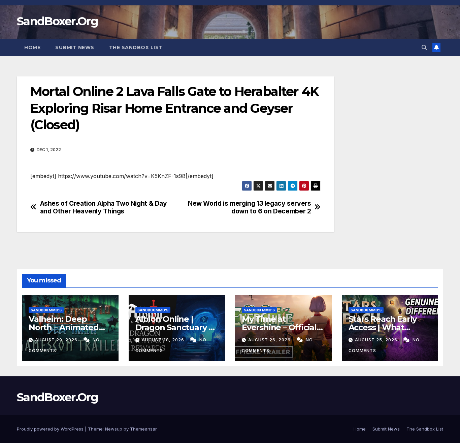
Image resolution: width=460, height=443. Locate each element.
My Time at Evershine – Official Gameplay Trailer (279, 327)
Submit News (74, 47)
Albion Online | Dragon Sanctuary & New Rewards (174, 327)
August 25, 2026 (377, 339)
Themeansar (143, 429)
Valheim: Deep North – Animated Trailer (64, 327)
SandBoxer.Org (57, 21)
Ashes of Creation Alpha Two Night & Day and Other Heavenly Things (103, 207)
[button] (424, 47)
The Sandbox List (136, 47)
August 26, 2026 (270, 339)
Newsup (113, 429)
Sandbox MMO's (46, 310)
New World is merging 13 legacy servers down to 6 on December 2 (249, 207)
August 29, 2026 (57, 339)
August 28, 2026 (164, 339)
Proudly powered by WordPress (51, 429)
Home (32, 47)
